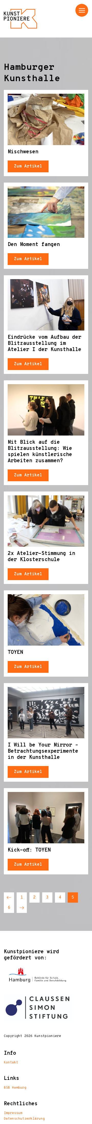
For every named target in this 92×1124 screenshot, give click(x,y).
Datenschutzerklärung (24, 1119)
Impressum (13, 1113)
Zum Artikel (28, 166)
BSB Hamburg (15, 1088)
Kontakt (11, 1063)
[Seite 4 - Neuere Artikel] (9, 897)
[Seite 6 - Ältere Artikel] (22, 908)
